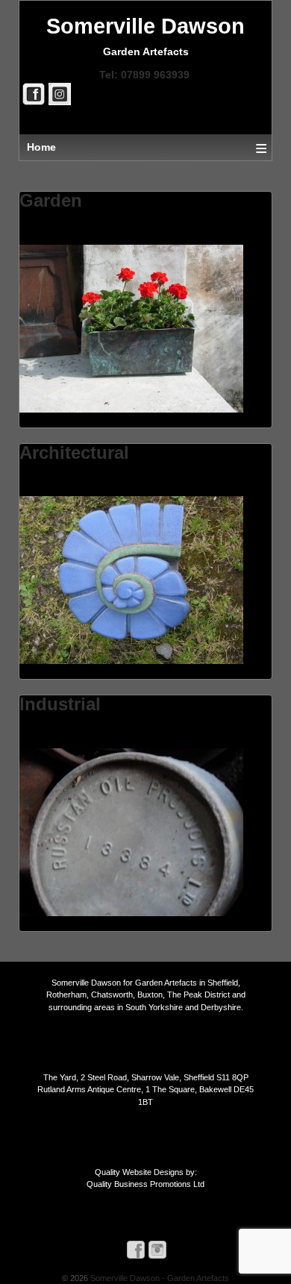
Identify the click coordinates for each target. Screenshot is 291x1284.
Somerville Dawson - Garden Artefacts (158, 1278)
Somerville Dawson (145, 26)
